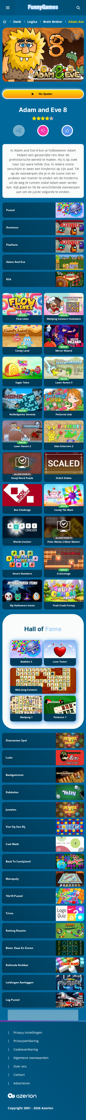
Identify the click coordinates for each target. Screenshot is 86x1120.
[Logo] (43, 7)
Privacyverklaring (26, 1041)
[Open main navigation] (7, 7)
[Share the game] (19, 131)
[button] (78, 7)
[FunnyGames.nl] (4, 21)
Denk (17, 22)
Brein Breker (52, 22)
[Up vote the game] (67, 131)
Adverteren (21, 1083)
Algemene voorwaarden (31, 1058)
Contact (19, 1075)
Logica (32, 22)
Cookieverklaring (25, 1049)
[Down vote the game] (43, 131)
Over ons (20, 1066)
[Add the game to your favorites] (76, 35)
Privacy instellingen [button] (27, 1032)
